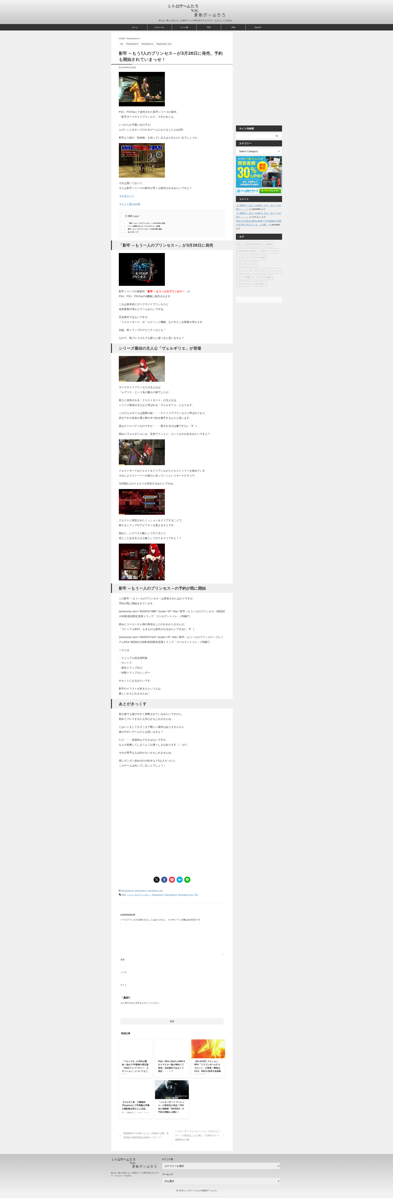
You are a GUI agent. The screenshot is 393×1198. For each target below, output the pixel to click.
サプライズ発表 (258, 257)
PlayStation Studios (247, 251)
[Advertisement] (144, 803)
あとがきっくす (133, 232)
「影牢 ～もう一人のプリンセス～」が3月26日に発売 (146, 223)
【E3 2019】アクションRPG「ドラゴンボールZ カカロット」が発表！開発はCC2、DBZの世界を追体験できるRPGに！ (207, 1068)
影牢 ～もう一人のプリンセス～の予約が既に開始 (145, 229)
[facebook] (164, 880)
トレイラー (275, 270)
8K (239, 244)
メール (123, 972)
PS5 (209, 27)
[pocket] (172, 880)
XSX (233, 27)
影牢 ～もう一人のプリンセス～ (136, 894)
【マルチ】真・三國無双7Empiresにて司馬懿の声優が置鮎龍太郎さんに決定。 (135, 1105)
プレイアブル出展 (263, 277)
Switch (258, 27)
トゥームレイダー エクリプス (251, 270)
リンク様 (184, 27)
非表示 (136, 216)
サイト (123, 985)
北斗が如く (260, 284)
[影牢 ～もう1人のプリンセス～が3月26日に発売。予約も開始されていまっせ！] (180, 880)
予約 (196, 894)
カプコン (242, 257)
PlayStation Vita (155, 890)
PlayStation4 (128, 890)
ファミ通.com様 (130, 204)
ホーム (135, 27)
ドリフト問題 (244, 277)
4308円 (268, 244)
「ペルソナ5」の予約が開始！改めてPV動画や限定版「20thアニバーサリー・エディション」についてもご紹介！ (135, 1068)
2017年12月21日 (253, 244)
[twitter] (157, 880)
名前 (122, 959)
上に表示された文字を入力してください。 (140, 1003)
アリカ (274, 251)
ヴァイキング (244, 284)
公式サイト (127, 196)
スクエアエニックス (247, 264)
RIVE (264, 251)
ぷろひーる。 (160, 27)
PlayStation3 (141, 890)
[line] (187, 880)
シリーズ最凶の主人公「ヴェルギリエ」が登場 (144, 226)
